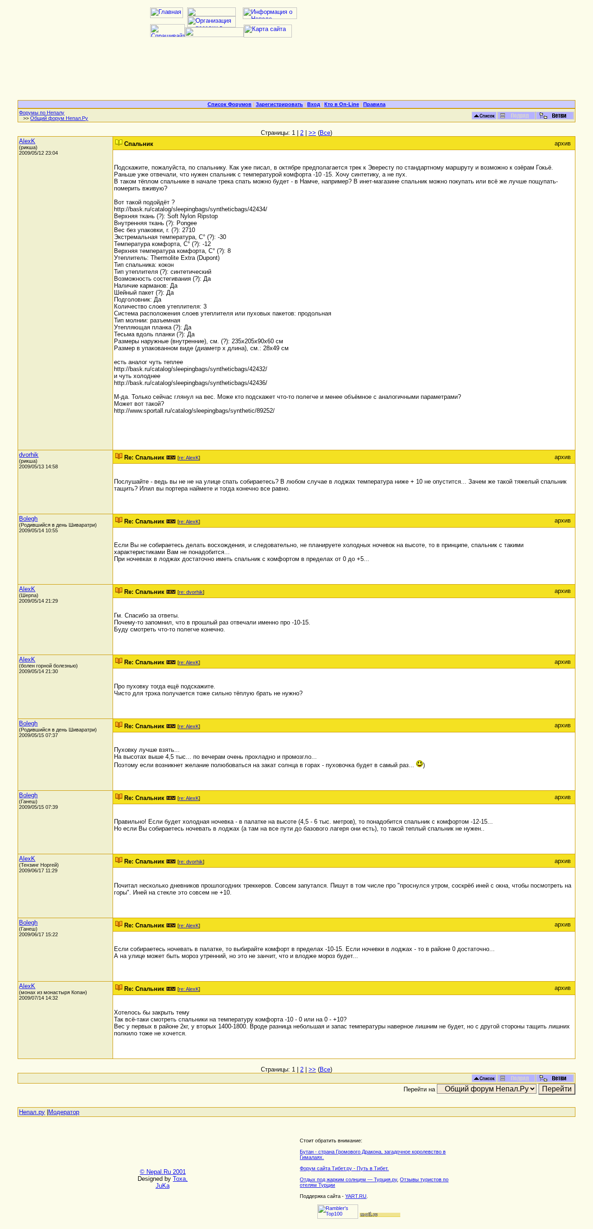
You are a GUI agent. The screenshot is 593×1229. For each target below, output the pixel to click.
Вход (313, 104)
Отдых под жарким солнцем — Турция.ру (348, 1179)
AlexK (27, 141)
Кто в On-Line (341, 104)
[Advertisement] (296, 72)
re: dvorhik (191, 592)
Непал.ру (32, 1112)
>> (312, 132)
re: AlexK (189, 457)
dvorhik (28, 454)
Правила (374, 104)
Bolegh (28, 518)
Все (325, 132)
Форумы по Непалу (41, 112)
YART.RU (355, 1196)
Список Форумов (230, 104)
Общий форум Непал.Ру (59, 118)
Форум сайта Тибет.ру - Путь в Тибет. (344, 1168)
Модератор (63, 1112)
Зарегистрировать (279, 104)
